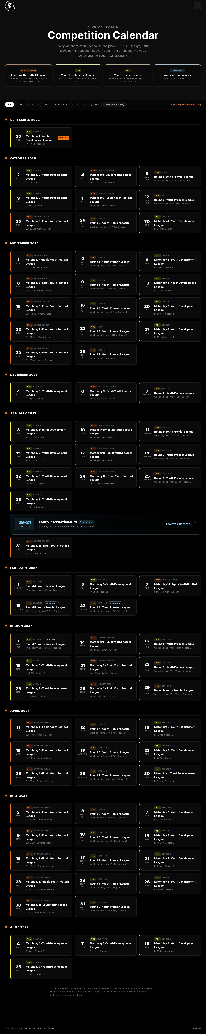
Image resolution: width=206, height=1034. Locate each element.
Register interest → (179, 524)
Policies (197, 1028)
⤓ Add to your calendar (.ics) (186, 104)
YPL (45, 104)
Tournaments (62, 104)
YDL (33, 104)
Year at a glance (89, 104)
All (9, 104)
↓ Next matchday (115, 104)
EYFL (21, 104)
